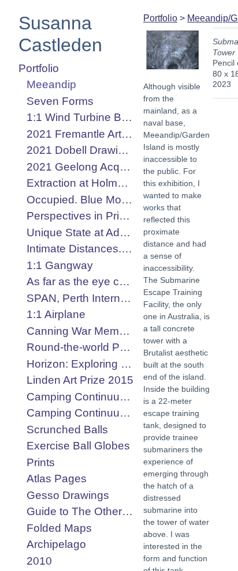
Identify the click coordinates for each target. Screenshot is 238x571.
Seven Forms (60, 101)
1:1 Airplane (56, 314)
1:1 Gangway (60, 265)
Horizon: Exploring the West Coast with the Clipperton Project (80, 364)
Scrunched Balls (67, 429)
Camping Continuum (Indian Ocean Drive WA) (80, 397)
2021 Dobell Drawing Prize (80, 150)
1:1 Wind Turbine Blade (80, 117)
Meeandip (51, 84)
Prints (41, 462)
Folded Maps (59, 528)
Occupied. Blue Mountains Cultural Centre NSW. (80, 200)
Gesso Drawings (68, 495)
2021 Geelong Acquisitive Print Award (80, 167)
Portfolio (38, 68)
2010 (39, 561)
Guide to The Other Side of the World (80, 511)
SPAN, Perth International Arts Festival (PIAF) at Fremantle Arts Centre (80, 298)
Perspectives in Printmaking (80, 216)
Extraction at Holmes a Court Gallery (80, 183)
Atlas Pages (57, 478)
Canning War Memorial (80, 331)
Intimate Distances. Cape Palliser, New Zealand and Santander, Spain (80, 249)
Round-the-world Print (80, 347)
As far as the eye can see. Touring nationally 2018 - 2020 (80, 281)
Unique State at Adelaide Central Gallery (80, 232)
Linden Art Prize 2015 (80, 380)
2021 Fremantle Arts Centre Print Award (80, 134)
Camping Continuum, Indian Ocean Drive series (80, 413)
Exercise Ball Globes (78, 446)
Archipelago (56, 544)
